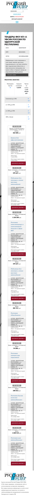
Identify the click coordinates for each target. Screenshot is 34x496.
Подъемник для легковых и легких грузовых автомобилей (17, 181)
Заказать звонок (17, 14)
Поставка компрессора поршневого (15, 355)
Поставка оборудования (16, 314)
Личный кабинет (17, 19)
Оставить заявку (12, 74)
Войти (12, 16)
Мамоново (17, 11)
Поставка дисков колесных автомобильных (17, 398)
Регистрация (19, 16)
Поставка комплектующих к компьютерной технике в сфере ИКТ (17, 226)
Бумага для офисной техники (17, 139)
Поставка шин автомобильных (16, 439)
